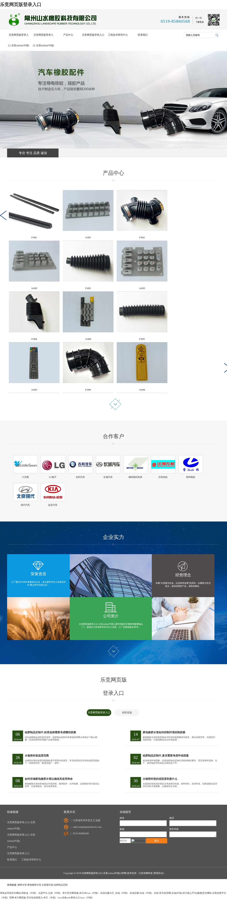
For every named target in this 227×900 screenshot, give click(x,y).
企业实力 (113, 537)
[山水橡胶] (53, 26)
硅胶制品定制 (61, 884)
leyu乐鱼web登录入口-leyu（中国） (76, 897)
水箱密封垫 (47, 884)
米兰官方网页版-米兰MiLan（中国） (81, 893)
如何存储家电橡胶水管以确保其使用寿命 (49, 778)
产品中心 (68, 35)
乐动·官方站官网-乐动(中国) (168, 893)
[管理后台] (158, 873)
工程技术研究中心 (118, 35)
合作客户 (113, 436)
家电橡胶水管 (34, 884)
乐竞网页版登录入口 (20, 4)
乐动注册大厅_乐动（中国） (114, 893)
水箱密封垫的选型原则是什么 (160, 778)
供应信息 (127, 712)
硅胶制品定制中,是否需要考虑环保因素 (166, 755)
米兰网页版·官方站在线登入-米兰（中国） (35, 897)
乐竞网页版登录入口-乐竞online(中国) (18, 40)
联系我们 (143, 35)
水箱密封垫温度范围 (37, 755)
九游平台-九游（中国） (50, 893)
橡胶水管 (22, 884)
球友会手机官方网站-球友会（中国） (19, 893)
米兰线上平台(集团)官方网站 (197, 893)
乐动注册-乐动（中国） (141, 893)
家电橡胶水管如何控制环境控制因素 (164, 732)
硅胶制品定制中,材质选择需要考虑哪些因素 (50, 732)
